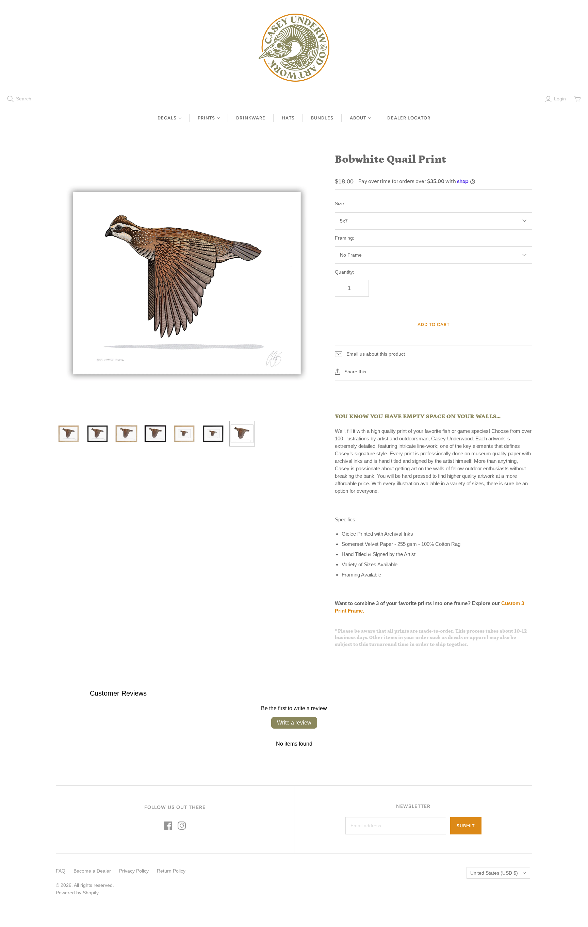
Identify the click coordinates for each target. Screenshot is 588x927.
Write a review (294, 723)
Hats (288, 117)
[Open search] (10, 99)
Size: (340, 203)
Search (23, 98)
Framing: (344, 238)
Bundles (322, 117)
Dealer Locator (408, 117)
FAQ (60, 871)
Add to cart (434, 324)
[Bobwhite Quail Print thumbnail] (68, 433)
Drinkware (250, 117)
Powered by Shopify (77, 892)
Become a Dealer (92, 871)
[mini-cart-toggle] (577, 99)
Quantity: (344, 272)
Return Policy (171, 871)
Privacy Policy (134, 871)
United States (494, 873)
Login (560, 98)
